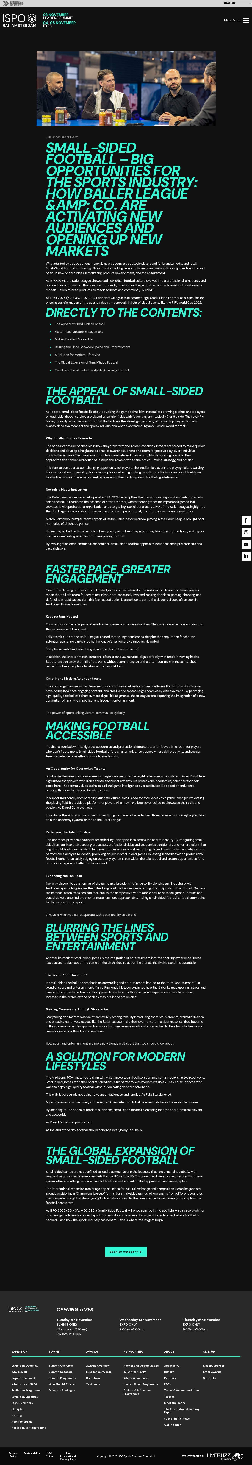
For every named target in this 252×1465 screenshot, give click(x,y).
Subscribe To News (177, 1418)
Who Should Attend (62, 1384)
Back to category (124, 1252)
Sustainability (32, 1453)
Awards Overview (98, 1365)
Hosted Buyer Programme (29, 1428)
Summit (55, 1352)
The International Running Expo (181, 1411)
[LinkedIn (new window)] (246, 556)
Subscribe (210, 1378)
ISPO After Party (134, 1372)
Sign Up (209, 1352)
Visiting (17, 1415)
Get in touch (172, 1425)
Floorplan (18, 1409)
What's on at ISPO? (24, 1384)
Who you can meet (136, 1378)
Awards (92, 1352)
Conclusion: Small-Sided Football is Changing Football (92, 370)
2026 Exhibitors (22, 1403)
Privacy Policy (13, 1455)
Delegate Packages (62, 1390)
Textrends (93, 1384)
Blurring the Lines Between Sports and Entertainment (92, 347)
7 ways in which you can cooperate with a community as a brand (91, 915)
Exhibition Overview (25, 1365)
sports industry (100, 426)
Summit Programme (62, 1378)
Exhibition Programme (26, 1390)
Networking (133, 1352)
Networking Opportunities (141, 1365)
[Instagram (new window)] (246, 532)
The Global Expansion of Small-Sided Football (86, 362)
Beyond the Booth (24, 1378)
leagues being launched (62, 1176)
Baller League (61, 497)
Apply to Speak (22, 1421)
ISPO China (49, 1455)
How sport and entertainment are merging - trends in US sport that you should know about (110, 1043)
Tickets (169, 1397)
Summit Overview (61, 1365)
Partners (170, 1378)
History (169, 1372)
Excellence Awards (99, 1372)
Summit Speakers (61, 1372)
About (169, 1352)
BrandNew (93, 1378)
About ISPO (171, 1365)
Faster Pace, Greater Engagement (79, 332)
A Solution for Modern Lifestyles (77, 355)
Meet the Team (174, 1403)
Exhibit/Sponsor (213, 1365)
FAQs (167, 1384)
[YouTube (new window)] (246, 544)
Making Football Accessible (74, 339)
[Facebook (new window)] (246, 520)
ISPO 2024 (112, 497)
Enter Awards (212, 1372)
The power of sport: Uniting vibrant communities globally (85, 713)
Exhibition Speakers (25, 1397)
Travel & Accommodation (181, 1390)
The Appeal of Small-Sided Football (80, 324)
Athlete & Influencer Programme (137, 1392)
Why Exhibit (19, 1372)
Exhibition (20, 1352)
